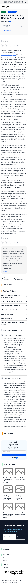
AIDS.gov (5, 271)
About (4, 558)
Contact (5, 560)
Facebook (5, 567)
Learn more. (23, 2)
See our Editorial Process (8, 278)
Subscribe (14, 454)
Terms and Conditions (13, 582)
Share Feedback (20, 278)
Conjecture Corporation (16, 580)
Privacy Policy (4, 582)
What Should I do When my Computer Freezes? (19, 479)
